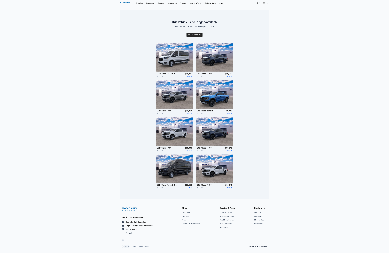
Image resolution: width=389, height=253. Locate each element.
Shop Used (186, 213)
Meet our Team (259, 220)
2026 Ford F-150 (204, 74)
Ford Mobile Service (227, 220)
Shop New (185, 216)
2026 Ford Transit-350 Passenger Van (167, 74)
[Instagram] (123, 240)
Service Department (227, 216)
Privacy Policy (144, 246)
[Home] (125, 3)
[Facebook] (123, 222)
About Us (257, 213)
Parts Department (226, 224)
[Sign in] (267, 3)
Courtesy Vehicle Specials (191, 224)
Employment (258, 224)
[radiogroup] (126, 246)
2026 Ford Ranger (205, 111)
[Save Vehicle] (191, 45)
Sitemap (134, 246)
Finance (184, 220)
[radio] (123, 246)
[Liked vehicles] (264, 3)
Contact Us (258, 216)
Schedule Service (226, 213)
